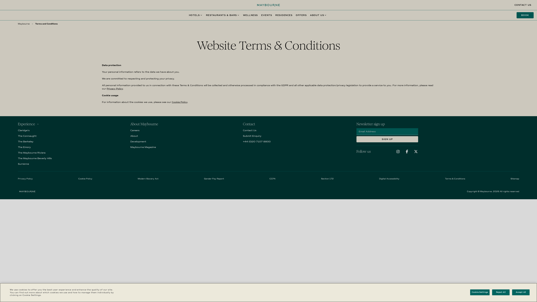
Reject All (501, 292)
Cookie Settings (480, 292)
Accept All (521, 292)
